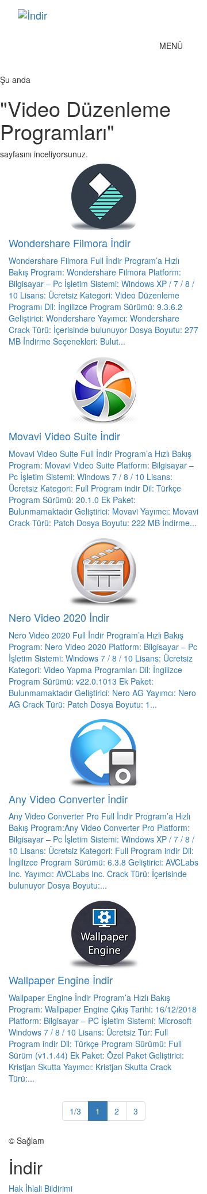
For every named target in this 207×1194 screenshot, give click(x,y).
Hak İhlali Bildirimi (40, 1188)
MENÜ (174, 48)
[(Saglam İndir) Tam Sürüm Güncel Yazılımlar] (94, 15)
